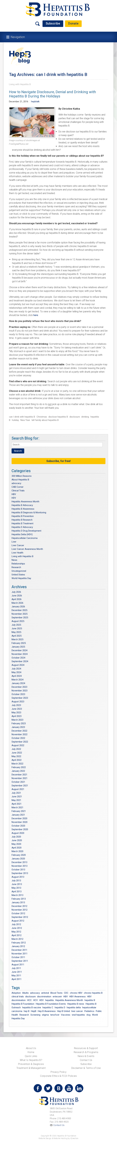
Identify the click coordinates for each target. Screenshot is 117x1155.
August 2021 (18, 789)
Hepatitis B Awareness (23, 508)
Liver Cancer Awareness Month (27, 549)
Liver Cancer (18, 545)
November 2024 (19, 654)
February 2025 (19, 643)
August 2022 (18, 745)
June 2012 (17, 928)
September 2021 (20, 785)
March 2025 (17, 639)
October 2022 (18, 738)
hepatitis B (90, 1000)
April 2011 (16, 979)
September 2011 (20, 961)
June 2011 (17, 972)
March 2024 (17, 679)
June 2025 (17, 628)
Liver (14, 541)
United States (18, 574)
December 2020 (19, 818)
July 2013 (16, 880)
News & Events (86, 1056)
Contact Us (86, 1060)
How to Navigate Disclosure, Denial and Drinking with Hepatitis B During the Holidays (52, 94)
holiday (15, 420)
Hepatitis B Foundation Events (51, 1003)
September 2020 (20, 829)
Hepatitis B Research (22, 519)
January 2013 (18, 902)
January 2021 (18, 814)
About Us (31, 1048)
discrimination (44, 996)
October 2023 (18, 694)
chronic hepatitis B (93, 993)
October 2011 (18, 957)
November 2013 (19, 866)
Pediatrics (89, 1011)
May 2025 (16, 632)
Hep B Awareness (47, 1011)
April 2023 (16, 716)
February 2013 (19, 898)
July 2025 (16, 624)
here (35, 315)
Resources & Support (86, 1048)
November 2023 (19, 690)
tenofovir (54, 1014)
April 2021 (16, 803)
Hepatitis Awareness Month (25, 501)
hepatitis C (48, 1007)
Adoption (16, 993)
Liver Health (17, 552)
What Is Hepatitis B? (31, 1060)
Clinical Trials (18, 490)
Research (16, 567)
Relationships (18, 563)
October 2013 (18, 869)
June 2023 (17, 708)
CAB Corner (17, 487)
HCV (35, 1000)
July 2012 (16, 924)
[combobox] (57, 444)
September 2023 (20, 698)
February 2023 (19, 723)
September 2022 (20, 741)
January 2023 (18, 727)
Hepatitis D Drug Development (26, 530)
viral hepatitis (78, 1014)
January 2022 (18, 771)
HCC (29, 1000)
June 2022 (17, 752)
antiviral (45, 993)
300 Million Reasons (22, 476)
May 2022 (16, 756)
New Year (25, 420)
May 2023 (16, 712)
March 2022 (17, 763)
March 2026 (17, 603)
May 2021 (16, 800)
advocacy (16, 483)
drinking (85, 416)
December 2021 (19, 774)
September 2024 (20, 661)
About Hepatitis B (20, 479)
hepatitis (49, 1000)
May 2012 (16, 931)
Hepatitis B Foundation (23, 1003)
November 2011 (19, 953)
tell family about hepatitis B (45, 420)
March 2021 (17, 807)
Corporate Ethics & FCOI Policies (58, 1075)
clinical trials (18, 996)
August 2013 (18, 877)
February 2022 (19, 767)
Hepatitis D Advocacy (22, 527)
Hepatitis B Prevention (23, 516)
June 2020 (17, 840)
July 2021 (16, 793)
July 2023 (16, 705)
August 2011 (18, 964)
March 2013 (17, 895)
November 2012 (19, 909)
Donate (73, 23)
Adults (25, 993)
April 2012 (16, 935)
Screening (35, 1014)
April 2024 (16, 676)
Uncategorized (19, 571)
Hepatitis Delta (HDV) (22, 534)
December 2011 (19, 950)
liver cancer (77, 1011)
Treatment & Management (31, 1068)
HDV (14, 498)
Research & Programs (86, 1052)
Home (31, 1052)
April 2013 (16, 891)
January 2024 (18, 683)
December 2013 (19, 862)
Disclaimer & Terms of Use (86, 1068)
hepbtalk (35, 101)
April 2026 (16, 599)
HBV (14, 494)
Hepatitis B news (75, 1003)
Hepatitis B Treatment (22, 523)
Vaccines (65, 1014)
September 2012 (20, 917)
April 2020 (16, 847)
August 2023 (18, 701)
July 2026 (16, 592)
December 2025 (19, 610)
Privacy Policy (58, 1072)
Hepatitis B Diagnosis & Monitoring (29, 512)
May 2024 (16, 672)
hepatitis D (60, 1007)
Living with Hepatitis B (20, 84)
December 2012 (19, 906)
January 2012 (18, 946)
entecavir (57, 996)
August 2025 (18, 621)
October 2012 (18, 913)
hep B (26, 1011)
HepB (33, 1011)
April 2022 (16, 760)
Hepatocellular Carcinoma (24, 538)
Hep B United (63, 1011)
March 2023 (17, 719)
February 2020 (19, 855)
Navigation (18, 37)
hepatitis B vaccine (31, 1007)
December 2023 (19, 687)
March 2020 (17, 851)
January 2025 (18, 646)
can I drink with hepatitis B (22, 416)
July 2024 (16, 668)
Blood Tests (56, 993)
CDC (66, 993)
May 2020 (16, 844)
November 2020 (19, 822)
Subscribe (53, 23)
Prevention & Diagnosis (31, 1064)
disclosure (74, 416)
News (14, 560)
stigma (45, 1014)
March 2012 (17, 939)
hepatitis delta (74, 1007)
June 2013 (17, 884)
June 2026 (17, 595)
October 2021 (18, 782)
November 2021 (19, 778)
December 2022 (19, 730)
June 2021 (17, 796)
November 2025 (19, 614)
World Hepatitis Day (21, 578)
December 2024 (19, 650)
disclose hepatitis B (58, 416)
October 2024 (18, 657)
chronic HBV (76, 993)
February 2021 (19, 811)
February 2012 (19, 942)
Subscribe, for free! (58, 461)
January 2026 (18, 606)
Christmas (42, 416)
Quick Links (31, 1056)
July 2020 (16, 836)
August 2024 (18, 665)
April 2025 (16, 635)
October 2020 (18, 825)
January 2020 (18, 858)
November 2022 (19, 734)
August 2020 (18, 833)
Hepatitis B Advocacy (22, 505)
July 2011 (16, 968)
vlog (88, 1014)
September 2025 (20, 617)
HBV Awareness (77, 996)
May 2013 (16, 887)
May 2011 (16, 975)
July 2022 (16, 749)
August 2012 (18, 920)
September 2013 (20, 873)
